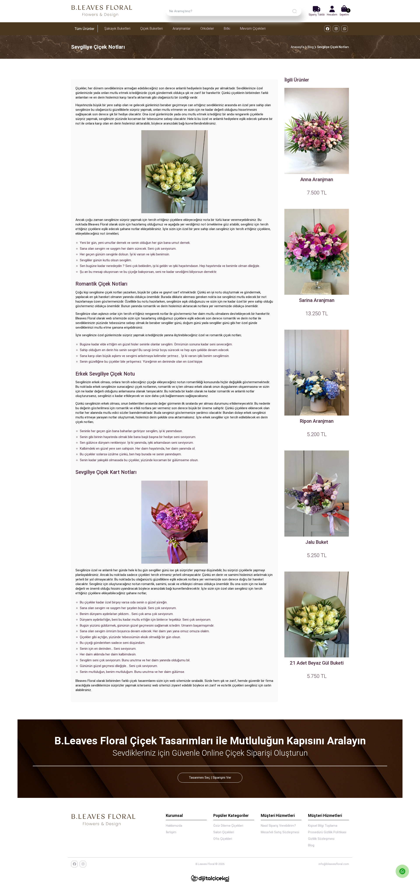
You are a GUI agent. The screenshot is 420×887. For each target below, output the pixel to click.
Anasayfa (297, 47)
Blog (311, 47)
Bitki (227, 28)
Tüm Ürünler (84, 28)
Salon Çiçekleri (223, 832)
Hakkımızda (174, 826)
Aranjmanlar (182, 28)
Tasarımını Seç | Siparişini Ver (210, 778)
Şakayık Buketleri (117, 28)
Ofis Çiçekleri (222, 839)
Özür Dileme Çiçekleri (228, 826)
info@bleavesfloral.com (333, 864)
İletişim (171, 832)
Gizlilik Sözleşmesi (321, 839)
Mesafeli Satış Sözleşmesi (280, 832)
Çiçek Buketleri (151, 28)
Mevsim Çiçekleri (253, 28)
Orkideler (207, 28)
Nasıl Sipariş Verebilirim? (278, 826)
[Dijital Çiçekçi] (210, 878)
